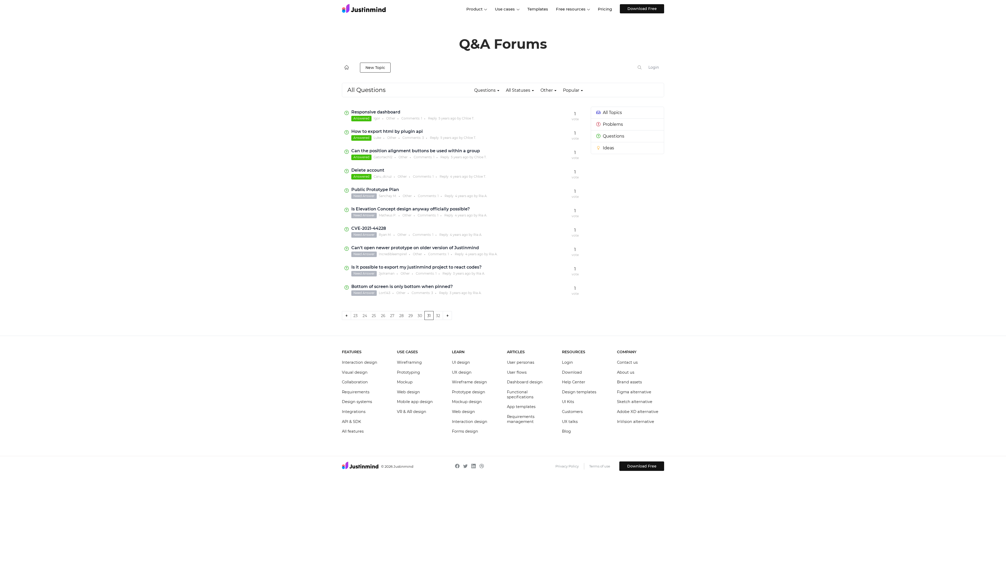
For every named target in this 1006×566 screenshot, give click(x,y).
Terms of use (599, 466)
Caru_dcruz (383, 176)
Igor (377, 118)
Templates (537, 9)
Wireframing (409, 362)
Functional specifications (520, 395)
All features (353, 431)
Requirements (355, 392)
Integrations (353, 411)
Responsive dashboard (375, 112)
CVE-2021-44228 (368, 228)
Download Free (642, 8)
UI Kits (568, 401)
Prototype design (468, 392)
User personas (520, 362)
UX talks (570, 421)
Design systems (357, 401)
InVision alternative (635, 421)
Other (390, 118)
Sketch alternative (634, 401)
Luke (377, 138)
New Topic (375, 67)
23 (355, 315)
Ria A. (483, 196)
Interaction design (359, 362)
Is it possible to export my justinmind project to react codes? (416, 267)
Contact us (627, 362)
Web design (408, 392)
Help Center (573, 382)
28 (401, 315)
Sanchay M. (388, 196)
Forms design (465, 431)
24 (365, 315)
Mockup (405, 382)
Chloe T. (468, 118)
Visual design (355, 372)
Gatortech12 (383, 157)
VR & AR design (411, 411)
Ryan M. (385, 235)
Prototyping (408, 372)
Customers (572, 411)
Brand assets (629, 382)
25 (374, 315)
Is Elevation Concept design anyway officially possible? (410, 208)
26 (383, 315)
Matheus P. (387, 215)
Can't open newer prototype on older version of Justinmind (415, 247)
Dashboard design (525, 382)
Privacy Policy (567, 466)
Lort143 (384, 293)
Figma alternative (634, 392)
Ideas (608, 147)
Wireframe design (469, 382)
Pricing (605, 9)
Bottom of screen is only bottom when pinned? (402, 286)
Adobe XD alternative (637, 411)
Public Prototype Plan (375, 189)
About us (625, 372)
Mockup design (467, 401)
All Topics (612, 112)
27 (392, 315)
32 (438, 315)
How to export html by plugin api (387, 131)
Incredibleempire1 (393, 254)
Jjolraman (387, 273)
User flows (517, 372)
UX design (462, 372)
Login (653, 67)
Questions (613, 136)
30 (420, 315)
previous (346, 315)
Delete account (367, 170)
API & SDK (351, 421)
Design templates (579, 392)
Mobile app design (415, 401)
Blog (566, 431)
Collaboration (355, 382)
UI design (461, 362)
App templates (521, 406)
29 (410, 315)
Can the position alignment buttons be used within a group (415, 150)
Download (572, 372)
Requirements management (520, 419)
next (447, 315)
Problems (613, 124)
